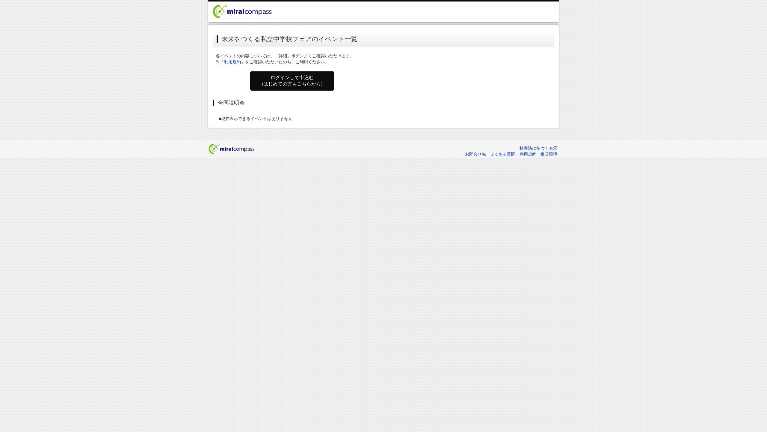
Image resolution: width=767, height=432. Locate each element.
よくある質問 (502, 154)
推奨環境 (548, 154)
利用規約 (528, 154)
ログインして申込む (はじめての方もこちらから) (292, 80)
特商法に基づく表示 (538, 148)
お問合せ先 (475, 154)
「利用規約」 (232, 62)
